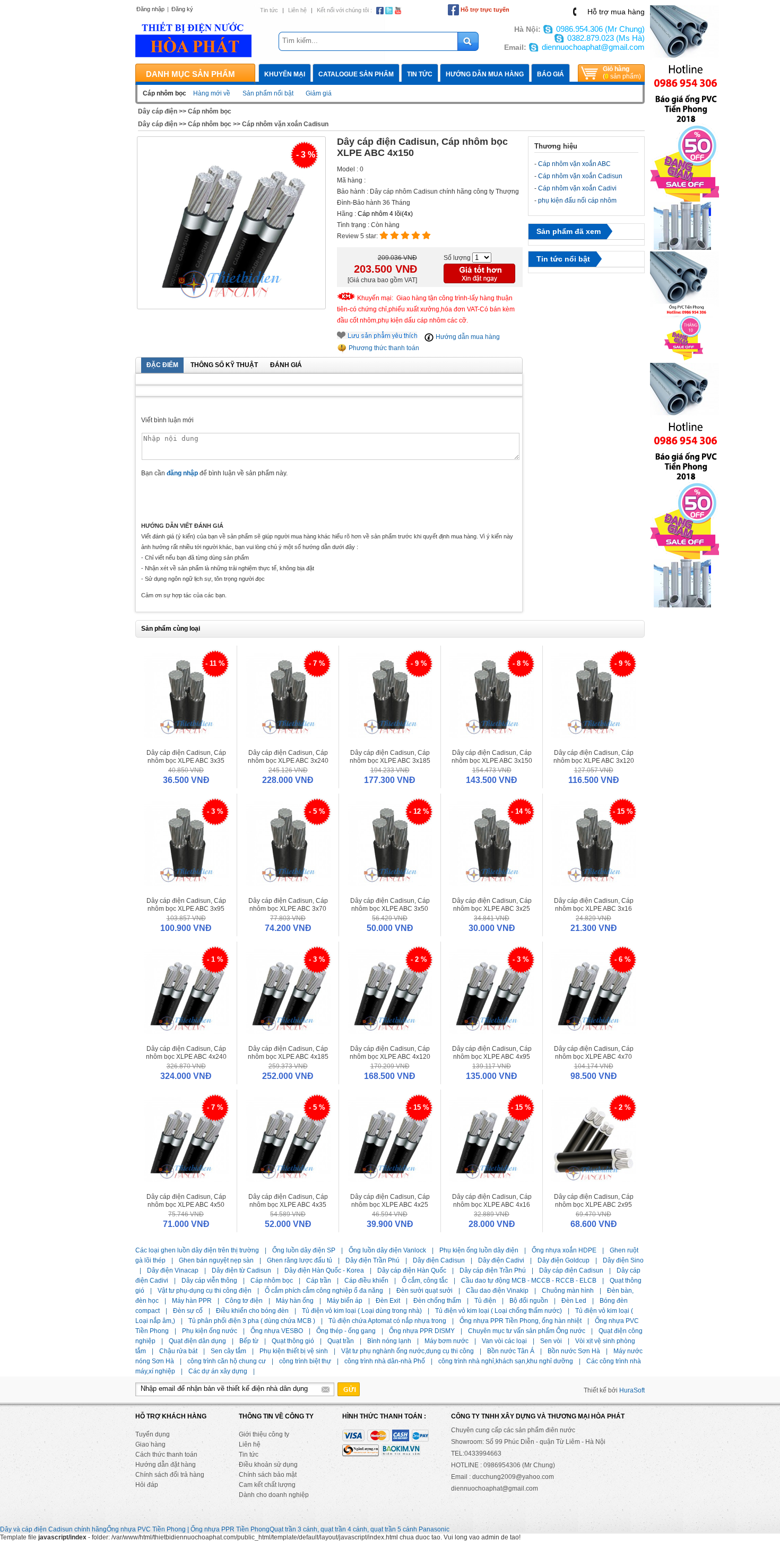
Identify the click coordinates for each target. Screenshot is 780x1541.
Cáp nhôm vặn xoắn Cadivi (577, 188)
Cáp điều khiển (366, 1280)
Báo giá (550, 74)
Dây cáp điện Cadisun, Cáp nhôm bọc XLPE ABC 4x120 (390, 1052)
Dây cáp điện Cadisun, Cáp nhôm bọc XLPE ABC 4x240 (186, 1052)
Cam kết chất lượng (267, 1484)
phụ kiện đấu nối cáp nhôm (577, 200)
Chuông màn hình (568, 1290)
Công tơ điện (244, 1300)
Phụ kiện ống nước (209, 1331)
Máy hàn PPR (192, 1300)
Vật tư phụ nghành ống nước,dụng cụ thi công (407, 1351)
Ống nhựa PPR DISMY (422, 1331)
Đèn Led (573, 1300)
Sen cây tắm (228, 1351)
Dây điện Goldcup (564, 1260)
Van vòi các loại (504, 1341)
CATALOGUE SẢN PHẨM (356, 74)
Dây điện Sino (623, 1260)
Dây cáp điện (157, 111)
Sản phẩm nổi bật (267, 93)
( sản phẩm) (622, 72)
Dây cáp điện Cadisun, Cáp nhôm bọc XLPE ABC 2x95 (594, 1200)
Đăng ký (182, 9)
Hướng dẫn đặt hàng (165, 1464)
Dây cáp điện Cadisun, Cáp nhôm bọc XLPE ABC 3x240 (288, 756)
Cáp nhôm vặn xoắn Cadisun (285, 124)
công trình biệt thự (305, 1361)
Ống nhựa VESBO (276, 1331)
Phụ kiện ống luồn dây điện (478, 1250)
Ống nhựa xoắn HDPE (564, 1250)
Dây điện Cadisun (439, 1260)
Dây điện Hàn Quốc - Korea (324, 1270)
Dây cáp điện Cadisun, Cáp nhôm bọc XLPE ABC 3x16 (594, 904)
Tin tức (269, 10)
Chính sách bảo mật (268, 1474)
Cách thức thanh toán (166, 1454)
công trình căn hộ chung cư (226, 1361)
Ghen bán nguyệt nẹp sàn (216, 1260)
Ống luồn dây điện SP (303, 1250)
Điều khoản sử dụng (268, 1464)
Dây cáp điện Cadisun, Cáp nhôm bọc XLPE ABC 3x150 (492, 756)
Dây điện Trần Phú (372, 1260)
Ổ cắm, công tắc (425, 1280)
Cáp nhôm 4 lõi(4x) (385, 213)
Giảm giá (319, 93)
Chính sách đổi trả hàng (169, 1474)
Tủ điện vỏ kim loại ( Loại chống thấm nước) (498, 1310)
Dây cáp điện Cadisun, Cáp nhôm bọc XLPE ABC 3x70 (288, 904)
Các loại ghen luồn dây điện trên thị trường (197, 1250)
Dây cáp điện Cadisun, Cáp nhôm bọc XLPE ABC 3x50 (390, 904)
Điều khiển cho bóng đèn (252, 1310)
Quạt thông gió (293, 1341)
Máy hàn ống (295, 1300)
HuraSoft (632, 1390)
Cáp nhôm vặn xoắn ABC (574, 164)
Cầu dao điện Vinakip (497, 1290)
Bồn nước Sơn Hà (574, 1351)
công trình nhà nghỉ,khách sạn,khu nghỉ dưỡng (505, 1361)
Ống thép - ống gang (346, 1331)
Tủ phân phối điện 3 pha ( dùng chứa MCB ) (251, 1321)
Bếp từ (248, 1341)
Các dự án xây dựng (217, 1371)
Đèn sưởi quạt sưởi (424, 1290)
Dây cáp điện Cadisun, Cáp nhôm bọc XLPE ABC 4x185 (288, 1052)
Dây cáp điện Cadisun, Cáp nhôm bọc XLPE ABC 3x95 (186, 904)
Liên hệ (297, 10)
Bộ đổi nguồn (528, 1300)
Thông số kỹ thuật (224, 365)
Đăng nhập (150, 9)
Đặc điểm (162, 365)
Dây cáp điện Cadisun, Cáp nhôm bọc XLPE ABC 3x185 (390, 756)
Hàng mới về (211, 93)
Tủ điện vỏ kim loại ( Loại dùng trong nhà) (362, 1310)
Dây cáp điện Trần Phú (493, 1270)
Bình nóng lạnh (389, 1341)
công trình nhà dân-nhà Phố (384, 1361)
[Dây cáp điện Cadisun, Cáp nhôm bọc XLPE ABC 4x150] (231, 223)
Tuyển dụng (152, 1434)
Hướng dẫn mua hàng (485, 74)
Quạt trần (340, 1341)
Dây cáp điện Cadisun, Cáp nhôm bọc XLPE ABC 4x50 (186, 1200)
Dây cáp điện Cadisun (571, 1270)
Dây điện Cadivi (501, 1260)
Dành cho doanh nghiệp (274, 1495)
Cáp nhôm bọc (209, 111)
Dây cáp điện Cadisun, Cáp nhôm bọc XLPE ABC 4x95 (492, 1052)
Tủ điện (485, 1300)
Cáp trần (318, 1280)
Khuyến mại (284, 74)
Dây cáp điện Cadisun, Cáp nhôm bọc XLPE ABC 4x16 (492, 1200)
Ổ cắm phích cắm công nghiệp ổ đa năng (324, 1290)
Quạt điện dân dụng (197, 1341)
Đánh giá (286, 365)
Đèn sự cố (188, 1310)
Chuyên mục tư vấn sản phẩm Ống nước (526, 1331)
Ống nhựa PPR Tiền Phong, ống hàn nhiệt (521, 1321)
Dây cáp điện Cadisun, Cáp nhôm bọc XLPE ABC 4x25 (390, 1200)
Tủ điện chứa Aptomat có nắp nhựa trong (387, 1321)
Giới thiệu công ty (264, 1434)
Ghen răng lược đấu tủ (299, 1260)
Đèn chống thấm (437, 1300)
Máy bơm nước (446, 1341)
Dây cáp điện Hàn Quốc (411, 1270)
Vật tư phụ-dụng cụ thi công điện (205, 1290)
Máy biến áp (344, 1300)
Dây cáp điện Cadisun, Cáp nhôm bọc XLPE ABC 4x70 (594, 1052)
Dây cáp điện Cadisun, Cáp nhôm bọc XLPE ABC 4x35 (288, 1200)
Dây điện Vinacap (172, 1270)
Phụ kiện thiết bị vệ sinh (293, 1351)
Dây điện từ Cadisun (241, 1270)
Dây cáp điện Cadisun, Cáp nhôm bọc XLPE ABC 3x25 (492, 904)
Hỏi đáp (146, 1484)
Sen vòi (551, 1341)
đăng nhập (182, 473)
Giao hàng (150, 1444)
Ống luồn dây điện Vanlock (387, 1250)
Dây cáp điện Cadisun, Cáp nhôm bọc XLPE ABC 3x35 (186, 756)
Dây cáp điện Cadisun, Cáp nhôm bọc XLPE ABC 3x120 (593, 756)
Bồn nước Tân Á (510, 1351)
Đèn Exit (388, 1300)
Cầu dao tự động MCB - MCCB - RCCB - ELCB (528, 1280)
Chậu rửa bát (178, 1351)
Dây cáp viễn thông (209, 1280)
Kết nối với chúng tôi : (344, 10)
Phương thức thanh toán (383, 348)
